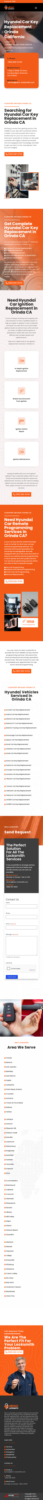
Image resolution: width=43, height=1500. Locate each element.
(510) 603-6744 (15, 154)
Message (12, 934)
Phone (8, 913)
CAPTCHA (9, 963)
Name (8, 903)
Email (11, 924)
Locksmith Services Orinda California (18, 44)
